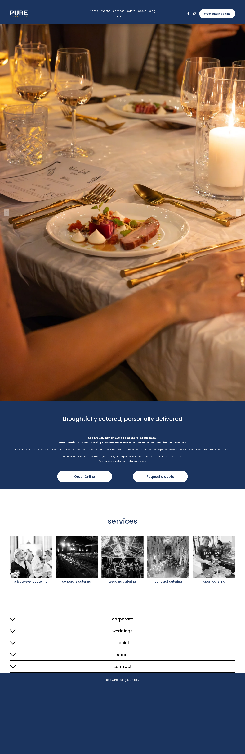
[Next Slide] (238, 212)
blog (152, 11)
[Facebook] (188, 14)
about (142, 11)
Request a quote (160, 476)
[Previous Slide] (6, 212)
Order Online (84, 476)
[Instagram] (195, 14)
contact (122, 16)
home (94, 11)
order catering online (217, 13)
